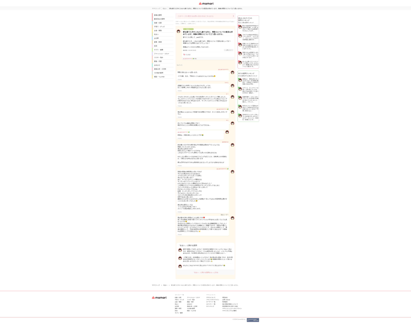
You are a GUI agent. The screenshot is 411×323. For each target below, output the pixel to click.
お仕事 (156, 38)
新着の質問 (158, 15)
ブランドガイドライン (212, 299)
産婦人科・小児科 (160, 69)
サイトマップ (210, 306)
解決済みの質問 (159, 19)
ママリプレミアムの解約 (229, 310)
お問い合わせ (226, 299)
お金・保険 (158, 30)
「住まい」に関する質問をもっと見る (205, 272)
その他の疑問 (158, 73)
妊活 (155, 46)
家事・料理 (158, 42)
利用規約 (225, 302)
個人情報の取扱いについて (230, 304)
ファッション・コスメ (161, 53)
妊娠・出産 (158, 23)
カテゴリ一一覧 (210, 304)
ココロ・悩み (158, 57)
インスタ (187, 54)
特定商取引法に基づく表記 (230, 306)
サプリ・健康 (158, 50)
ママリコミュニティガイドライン (232, 308)
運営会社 (225, 297)
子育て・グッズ (159, 26)
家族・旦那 (158, 61)
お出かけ (157, 65)
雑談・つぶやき (159, 77)
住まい (156, 34)
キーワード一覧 (210, 302)
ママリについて (210, 297)
